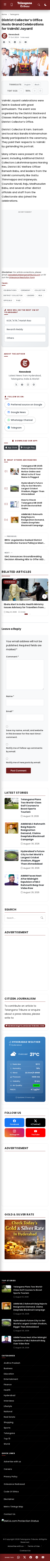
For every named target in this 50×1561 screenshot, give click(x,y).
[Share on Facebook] (4, 42)
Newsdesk (14, 34)
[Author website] (33, 384)
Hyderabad (9, 1395)
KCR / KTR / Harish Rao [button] (19, 320)
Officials (7, 300)
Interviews (9, 1400)
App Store (12, 447)
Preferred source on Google (26, 404)
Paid (18, 300)
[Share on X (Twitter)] (9, 42)
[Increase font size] (35, 90)
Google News (18, 412)
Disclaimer (9, 1499)
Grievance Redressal (14, 1484)
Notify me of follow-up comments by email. (24, 750)
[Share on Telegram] (14, 42)
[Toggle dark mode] (45, 4)
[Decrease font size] (21, 90)
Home (4, 14)
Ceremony (25, 290)
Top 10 (7, 1438)
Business (8, 1368)
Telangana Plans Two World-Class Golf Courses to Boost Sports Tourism (31, 806)
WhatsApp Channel (22, 420)
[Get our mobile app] (12, 5)
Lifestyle (8, 1406)
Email (9, 711)
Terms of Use (34, 1546)
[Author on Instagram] (28, 384)
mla (40, 295)
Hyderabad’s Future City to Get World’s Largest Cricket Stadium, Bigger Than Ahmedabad (32, 857)
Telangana (14, 14)
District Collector (13, 295)
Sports (7, 1427)
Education (9, 1373)
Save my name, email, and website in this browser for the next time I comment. (24, 734)
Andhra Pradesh (12, 1363)
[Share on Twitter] (24, 1557)
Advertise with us (12, 1461)
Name (10, 696)
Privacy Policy (10, 1476)
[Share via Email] (25, 42)
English (27, 84)
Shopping (8, 1422)
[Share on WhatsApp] (20, 42)
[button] (44, 596)
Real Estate (9, 1417)
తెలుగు (37, 84)
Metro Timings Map (13, 1506)
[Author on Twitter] (16, 384)
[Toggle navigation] (5, 5)
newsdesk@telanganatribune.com (24, 275)
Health (7, 1390)
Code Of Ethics (11, 1491)
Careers (8, 1469)
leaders (30, 295)
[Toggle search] (39, 5)
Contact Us (9, 1514)
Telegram (16, 427)
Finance (8, 1384)
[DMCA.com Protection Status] (25, 1521)
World (7, 1444)
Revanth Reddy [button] (15, 329)
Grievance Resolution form (22, 277)
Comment (12, 656)
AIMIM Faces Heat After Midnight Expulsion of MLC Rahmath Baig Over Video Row (32, 882)
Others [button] (10, 338)
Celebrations (10, 290)
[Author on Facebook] (22, 384)
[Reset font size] (40, 90)
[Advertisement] (25, 240)
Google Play (29, 447)
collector (40, 290)
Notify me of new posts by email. (23, 762)
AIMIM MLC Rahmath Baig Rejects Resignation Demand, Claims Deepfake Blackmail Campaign (33, 831)
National (8, 1411)
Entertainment (11, 1379)
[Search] (42, 918)
